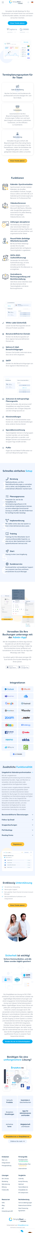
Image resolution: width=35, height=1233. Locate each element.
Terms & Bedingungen (25, 1202)
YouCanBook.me (23, 1187)
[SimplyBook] (16, 2)
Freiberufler (5, 1190)
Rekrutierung (6, 1184)
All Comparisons (23, 1192)
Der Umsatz (5, 1178)
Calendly (21, 1178)
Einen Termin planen (17, 905)
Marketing (5, 1181)
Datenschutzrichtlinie (24, 1205)
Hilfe (3, 1202)
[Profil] (28, 2)
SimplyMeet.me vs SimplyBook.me (17, 1136)
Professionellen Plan (24, 1164)
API (3, 1208)
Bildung (4, 1187)
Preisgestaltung (6, 1165)
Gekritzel (21, 1184)
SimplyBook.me (23, 1190)
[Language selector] (31, 2)
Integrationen (6, 1163)
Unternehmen (22, 1168)
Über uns (4, 1160)
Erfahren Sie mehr (16, 1141)
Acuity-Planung (23, 1181)
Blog (3, 1205)
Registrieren (17, 844)
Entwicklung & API (7, 1211)
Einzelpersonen (23, 1160)
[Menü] (3, 2)
